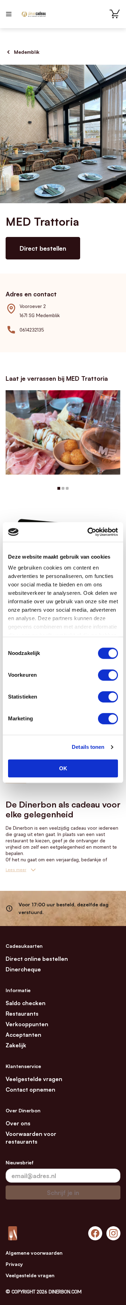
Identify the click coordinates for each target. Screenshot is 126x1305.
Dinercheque (23, 969)
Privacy (14, 1264)
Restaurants (22, 1013)
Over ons (18, 1123)
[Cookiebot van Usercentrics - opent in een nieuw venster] (89, 531)
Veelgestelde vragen (34, 1078)
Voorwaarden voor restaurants (31, 1137)
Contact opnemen (30, 1089)
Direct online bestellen (37, 958)
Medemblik (27, 52)
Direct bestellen (43, 248)
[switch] (108, 675)
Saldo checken (26, 1003)
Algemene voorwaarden (34, 1253)
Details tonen (88, 747)
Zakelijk (16, 1045)
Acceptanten (23, 1034)
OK (63, 768)
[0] (114, 14)
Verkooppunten (27, 1024)
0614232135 (32, 330)
